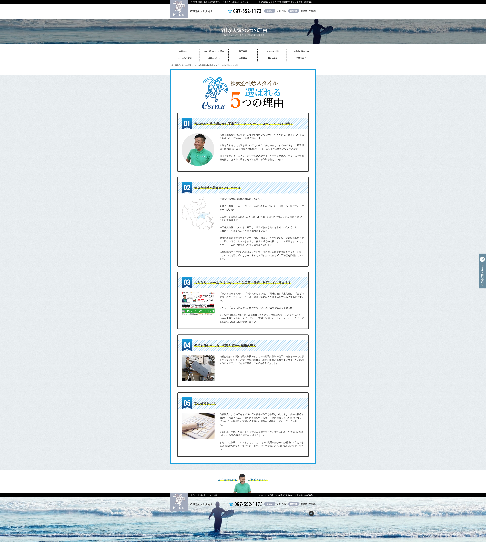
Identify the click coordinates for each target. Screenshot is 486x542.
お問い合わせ (272, 58)
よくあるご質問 (184, 58)
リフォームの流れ (272, 51)
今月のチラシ (184, 51)
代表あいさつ (214, 58)
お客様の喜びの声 (301, 51)
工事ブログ (301, 58)
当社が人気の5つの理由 (214, 51)
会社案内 (243, 58)
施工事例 (243, 51)
